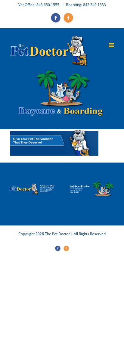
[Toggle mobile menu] (112, 45)
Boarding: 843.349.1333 (86, 4)
